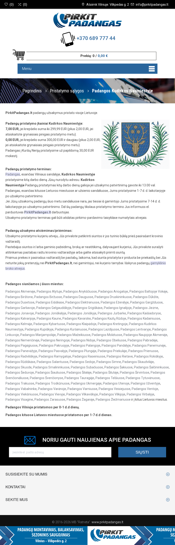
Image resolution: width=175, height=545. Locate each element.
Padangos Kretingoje (113, 324)
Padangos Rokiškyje (148, 356)
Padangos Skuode (18, 367)
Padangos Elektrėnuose (82, 302)
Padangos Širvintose (134, 372)
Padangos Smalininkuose (51, 367)
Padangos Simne (108, 362)
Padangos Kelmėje (18, 324)
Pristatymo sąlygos (67, 91)
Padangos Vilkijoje (112, 394)
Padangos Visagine (19, 399)
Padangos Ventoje (145, 389)
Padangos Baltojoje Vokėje (148, 291)
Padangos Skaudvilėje (138, 362)
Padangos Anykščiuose (80, 291)
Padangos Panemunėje (149, 345)
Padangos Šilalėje (79, 372)
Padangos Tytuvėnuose (143, 378)
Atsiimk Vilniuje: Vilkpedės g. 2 (107, 4)
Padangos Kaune (49, 318)
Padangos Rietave (120, 356)
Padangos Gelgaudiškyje (53, 308)
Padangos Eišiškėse (50, 302)
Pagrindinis (32, 91)
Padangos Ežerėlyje (115, 302)
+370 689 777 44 (96, 38)
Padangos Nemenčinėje (22, 340)
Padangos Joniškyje (82, 313)
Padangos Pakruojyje (54, 345)
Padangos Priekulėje (112, 351)
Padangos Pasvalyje (53, 351)
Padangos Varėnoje (52, 389)
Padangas (12, 174)
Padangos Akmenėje (20, 291)
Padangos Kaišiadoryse (144, 313)
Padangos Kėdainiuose (144, 318)
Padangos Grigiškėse (88, 308)
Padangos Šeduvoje (19, 372)
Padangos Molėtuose (107, 335)
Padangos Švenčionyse (46, 378)
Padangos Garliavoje (20, 308)
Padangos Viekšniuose (21, 394)
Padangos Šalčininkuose (151, 367)
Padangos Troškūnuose (52, 383)
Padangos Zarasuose (49, 399)
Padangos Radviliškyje (21, 356)
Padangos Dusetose (19, 302)
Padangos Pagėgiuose (21, 345)
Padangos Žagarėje (80, 399)
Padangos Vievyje (52, 394)
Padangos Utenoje (116, 383)
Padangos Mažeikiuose (73, 335)
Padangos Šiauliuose (50, 372)
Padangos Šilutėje (105, 372)
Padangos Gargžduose (146, 302)
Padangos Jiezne (145, 308)
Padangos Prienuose (143, 351)
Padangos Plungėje (82, 351)
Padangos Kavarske (76, 318)
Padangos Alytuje (49, 291)
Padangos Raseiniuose (88, 356)
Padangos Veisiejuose (114, 389)
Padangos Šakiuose (118, 367)
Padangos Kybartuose (49, 324)
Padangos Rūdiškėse (20, 362)
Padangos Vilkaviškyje (82, 394)
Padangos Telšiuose (109, 378)
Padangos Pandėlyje (116, 345)
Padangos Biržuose (48, 297)
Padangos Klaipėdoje (81, 324)
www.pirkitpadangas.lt (107, 522)
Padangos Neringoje (55, 340)
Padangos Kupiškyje (39, 329)
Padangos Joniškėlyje (50, 313)
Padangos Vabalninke (21, 389)
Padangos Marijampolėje (38, 335)
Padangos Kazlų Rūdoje (109, 318)
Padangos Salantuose (52, 362)
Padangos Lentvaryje (136, 329)
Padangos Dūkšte (145, 297)
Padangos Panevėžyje (21, 351)
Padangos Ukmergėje (86, 383)
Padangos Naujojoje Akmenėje (145, 335)
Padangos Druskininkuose (113, 297)
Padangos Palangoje (85, 345)
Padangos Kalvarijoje (20, 318)
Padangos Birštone (19, 297)
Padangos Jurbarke (112, 313)
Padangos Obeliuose (111, 340)
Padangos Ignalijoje (118, 308)
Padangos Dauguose (78, 297)
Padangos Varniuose (82, 389)
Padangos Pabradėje (142, 340)
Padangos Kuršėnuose (71, 329)
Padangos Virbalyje (140, 394)
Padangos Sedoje (82, 362)
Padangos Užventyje (145, 383)
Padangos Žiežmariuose (113, 399)
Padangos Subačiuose (87, 367)
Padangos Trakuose (19, 383)
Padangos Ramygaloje (55, 356)
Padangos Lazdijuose (103, 329)
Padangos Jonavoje (19, 313)
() (12, 4)
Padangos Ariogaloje (113, 291)
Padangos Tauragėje (79, 378)
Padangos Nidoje (83, 340)
